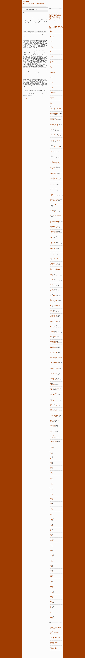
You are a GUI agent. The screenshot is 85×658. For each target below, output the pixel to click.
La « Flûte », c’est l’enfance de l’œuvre (54, 227)
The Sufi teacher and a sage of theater (54, 368)
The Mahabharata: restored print (53, 123)
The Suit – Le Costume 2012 (53, 263)
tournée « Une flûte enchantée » (53, 295)
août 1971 (51, 607)
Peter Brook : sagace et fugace (53, 177)
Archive (50, 326)
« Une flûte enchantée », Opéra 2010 (54, 304)
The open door (51, 87)
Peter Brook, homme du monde (53, 373)
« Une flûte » (51, 268)
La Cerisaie (54, 17)
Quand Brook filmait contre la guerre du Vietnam (55, 243)
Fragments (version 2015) (53, 211)
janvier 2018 (51, 484)
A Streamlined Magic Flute (53, 278)
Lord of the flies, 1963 (52, 437)
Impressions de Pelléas (54, 16)
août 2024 (51, 453)
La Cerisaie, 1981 (52, 409)
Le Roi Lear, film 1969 (52, 425)
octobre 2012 (51, 518)
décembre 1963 (51, 616)
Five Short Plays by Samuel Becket (57, 14)
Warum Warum (56, 27)
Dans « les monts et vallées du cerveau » (54, 221)
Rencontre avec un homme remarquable (54, 388)
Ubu (50, 99)
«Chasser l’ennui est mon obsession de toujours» (55, 144)
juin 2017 (51, 487)
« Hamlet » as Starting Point (44, 98)
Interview (59, 16)
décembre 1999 (51, 582)
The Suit (51, 237)
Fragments (59, 15)
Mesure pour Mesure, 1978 (53, 416)
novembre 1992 (51, 590)
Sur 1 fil (50, 78)
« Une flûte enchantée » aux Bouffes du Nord (55, 305)
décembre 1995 (51, 586)
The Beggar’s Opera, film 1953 (53, 441)
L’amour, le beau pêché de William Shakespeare (55, 332)
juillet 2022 (51, 458)
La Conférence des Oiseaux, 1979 (54, 415)
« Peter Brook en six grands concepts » (54, 124)
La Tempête (57, 17)
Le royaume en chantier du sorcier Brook (54, 362)
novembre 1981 (51, 597)
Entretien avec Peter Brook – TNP (54, 125)
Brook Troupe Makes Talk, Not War (54, 430)
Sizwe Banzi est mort (52, 76)
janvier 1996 (51, 585)
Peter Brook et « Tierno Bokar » (53, 367)
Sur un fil (51, 249)
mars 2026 (51, 446)
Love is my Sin (58, 18)
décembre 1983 (51, 596)
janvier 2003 (51, 571)
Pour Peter (51, 129)
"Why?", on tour (52, 649)
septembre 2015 (51, 494)
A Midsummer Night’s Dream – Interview (54, 199)
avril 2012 (51, 523)
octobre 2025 (51, 448)
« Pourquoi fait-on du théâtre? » (53, 173)
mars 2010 (51, 546)
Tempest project (51, 83)
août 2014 (51, 503)
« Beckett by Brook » (52, 184)
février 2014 (51, 508)
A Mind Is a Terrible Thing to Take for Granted (55, 215)
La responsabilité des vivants (53, 648)
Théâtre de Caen (51, 289)
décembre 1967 (51, 613)
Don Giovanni (52, 13)
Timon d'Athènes (52, 97)
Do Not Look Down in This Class (54, 226)
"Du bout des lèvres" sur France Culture (55, 632)
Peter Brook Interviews (52, 134)
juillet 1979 (51, 601)
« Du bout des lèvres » (52, 190)
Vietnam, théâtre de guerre (53, 242)
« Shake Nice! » (51, 210)
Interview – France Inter (52, 168)
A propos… (51, 310)
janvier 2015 (51, 498)
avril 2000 (51, 581)
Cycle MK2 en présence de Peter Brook (54, 195)
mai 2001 (51, 577)
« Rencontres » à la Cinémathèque (54, 301)
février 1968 (51, 612)
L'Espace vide (61, 16)
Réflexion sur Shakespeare (53, 222)
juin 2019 (51, 478)
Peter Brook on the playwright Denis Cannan (55, 269)
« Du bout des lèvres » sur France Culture (54, 188)
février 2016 (51, 493)
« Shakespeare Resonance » (53, 157)
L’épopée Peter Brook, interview (53, 178)
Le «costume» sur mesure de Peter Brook (54, 257)
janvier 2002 (51, 575)
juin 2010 (51, 544)
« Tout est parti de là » (52, 311)
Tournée (52, 27)
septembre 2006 (51, 556)
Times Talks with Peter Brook (53, 200)
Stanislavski (51, 77)
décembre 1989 (51, 592)
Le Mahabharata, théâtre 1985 (53, 405)
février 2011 (51, 535)
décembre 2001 (51, 576)
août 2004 (51, 565)
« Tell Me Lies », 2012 (52, 248)
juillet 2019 (51, 477)
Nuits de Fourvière (52, 284)
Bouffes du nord (51, 32)
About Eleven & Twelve (52, 316)
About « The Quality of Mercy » (53, 217)
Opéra (62, 19)
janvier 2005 (51, 561)
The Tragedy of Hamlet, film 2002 (54, 379)
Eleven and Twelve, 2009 (53, 336)
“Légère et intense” (52, 299)
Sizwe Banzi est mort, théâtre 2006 (54, 342)
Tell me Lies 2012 (52, 82)
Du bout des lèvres (57, 13)
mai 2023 (51, 456)
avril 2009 (51, 549)
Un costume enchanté (52, 254)
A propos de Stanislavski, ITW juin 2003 (54, 369)
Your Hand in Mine (52, 104)
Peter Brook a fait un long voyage (54, 393)
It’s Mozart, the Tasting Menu (53, 273)
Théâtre (58, 26)
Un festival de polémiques (53, 347)
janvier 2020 (51, 473)
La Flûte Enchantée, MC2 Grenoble (54, 321)
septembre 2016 (51, 489)
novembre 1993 (51, 587)
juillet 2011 (51, 530)
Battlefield (51, 31)
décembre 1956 (51, 618)
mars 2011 (51, 534)
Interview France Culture (53, 236)
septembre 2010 (51, 540)
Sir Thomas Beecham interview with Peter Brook (55, 432)
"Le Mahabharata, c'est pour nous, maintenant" (55, 627)
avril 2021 (51, 463)
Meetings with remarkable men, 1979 (54, 410)
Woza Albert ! (51, 103)
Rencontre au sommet (52, 384)
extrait (53, 14)
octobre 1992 (51, 591)
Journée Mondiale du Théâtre (53, 264)
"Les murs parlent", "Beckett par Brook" (55, 628)
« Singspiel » (51, 279)
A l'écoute (51, 30)
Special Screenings (52, 201)
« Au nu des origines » (52, 296)
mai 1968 (51, 611)
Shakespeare (56, 21)
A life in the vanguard (52, 290)
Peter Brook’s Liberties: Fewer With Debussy (55, 398)
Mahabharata (51, 19)
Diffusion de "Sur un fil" (53, 647)
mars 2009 (51, 550)
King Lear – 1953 (52, 114)
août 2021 (51, 462)
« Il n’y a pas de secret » (52, 130)
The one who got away (25, 98)
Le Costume (51, 389)
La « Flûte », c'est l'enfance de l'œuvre (54, 642)
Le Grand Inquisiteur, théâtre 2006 (54, 346)
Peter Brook (26, 1)
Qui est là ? (53, 20)
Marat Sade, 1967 (52, 431)
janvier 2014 (51, 509)
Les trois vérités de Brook (53, 364)
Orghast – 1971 (51, 421)
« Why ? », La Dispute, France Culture (54, 172)
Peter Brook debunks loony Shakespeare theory (55, 252)
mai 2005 (51, 560)
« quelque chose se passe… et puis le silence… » (55, 258)
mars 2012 (51, 524)
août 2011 (51, 529)
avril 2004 (51, 566)
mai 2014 (51, 504)
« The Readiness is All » (52, 151)
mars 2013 (51, 515)
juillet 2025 (51, 451)
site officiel (51, 73)
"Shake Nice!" (52, 643)
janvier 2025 (51, 452)
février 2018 (51, 483)
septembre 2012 (51, 519)
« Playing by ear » (52, 161)
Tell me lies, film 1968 (52, 426)
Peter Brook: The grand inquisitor (54, 356)
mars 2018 (51, 482)
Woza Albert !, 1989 (52, 404)
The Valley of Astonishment (53, 92)
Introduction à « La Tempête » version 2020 (55, 146)
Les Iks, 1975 (51, 419)
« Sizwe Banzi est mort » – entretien (54, 348)
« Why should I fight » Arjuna (53, 353)
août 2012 (51, 520)
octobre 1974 (51, 606)
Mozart (50, 62)
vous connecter (28, 96)
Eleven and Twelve (52, 37)
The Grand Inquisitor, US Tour (53, 315)
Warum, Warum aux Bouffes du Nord (54, 322)
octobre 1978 (51, 602)
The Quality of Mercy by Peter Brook (54, 232)
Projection (50, 20)
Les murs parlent (54, 18)
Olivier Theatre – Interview (53, 395)
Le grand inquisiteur (52, 52)
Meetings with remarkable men (56, 19)
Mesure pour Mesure (52, 61)
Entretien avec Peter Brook (53, 285)
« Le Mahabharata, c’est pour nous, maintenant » (55, 204)
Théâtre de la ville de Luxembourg (54, 327)
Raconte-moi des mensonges (53, 225)
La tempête (51, 128)
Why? (60, 27)
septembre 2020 (51, 467)
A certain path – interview (53, 341)
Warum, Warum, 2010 (52, 330)
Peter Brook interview (52, 374)
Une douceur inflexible (52, 378)
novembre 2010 (51, 539)
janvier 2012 (51, 525)
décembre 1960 (51, 617)
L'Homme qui (50, 17)
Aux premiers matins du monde (53, 352)
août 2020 (51, 468)
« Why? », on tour (52, 174)
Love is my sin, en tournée (53, 325)
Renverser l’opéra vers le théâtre (53, 119)
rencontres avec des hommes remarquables (55, 68)
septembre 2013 (51, 513)
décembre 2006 (51, 554)
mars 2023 (51, 457)
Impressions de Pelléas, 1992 (53, 400)
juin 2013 (51, 514)
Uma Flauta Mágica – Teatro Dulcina (54, 275)
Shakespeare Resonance (52, 72)
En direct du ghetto (52, 351)
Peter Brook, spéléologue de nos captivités (55, 179)
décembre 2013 (51, 510)
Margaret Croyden (52, 331)
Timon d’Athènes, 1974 (52, 420)
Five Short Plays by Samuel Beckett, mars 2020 (55, 152)
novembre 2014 (51, 499)
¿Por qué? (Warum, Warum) (53, 320)
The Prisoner (54, 25)
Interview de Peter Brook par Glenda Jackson (55, 135)
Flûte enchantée (53, 15)
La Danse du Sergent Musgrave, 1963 (54, 435)
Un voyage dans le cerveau (53, 220)
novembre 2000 (51, 580)
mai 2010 (51, 545)
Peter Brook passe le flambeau (53, 300)
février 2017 (51, 488)
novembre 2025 (51, 447)
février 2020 (51, 472)
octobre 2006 (51, 555)
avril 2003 (51, 570)
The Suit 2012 (58, 25)
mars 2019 (51, 479)
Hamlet (50, 16)
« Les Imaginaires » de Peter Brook (54, 113)
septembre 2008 (51, 551)
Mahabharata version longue (53, 238)
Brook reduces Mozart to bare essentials (54, 280)
